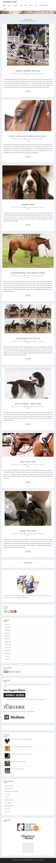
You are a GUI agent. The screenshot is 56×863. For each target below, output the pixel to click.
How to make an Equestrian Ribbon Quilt (21, 746)
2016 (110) (8, 642)
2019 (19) (7, 633)
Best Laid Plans (28, 462)
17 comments (40, 406)
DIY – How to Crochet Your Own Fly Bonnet (21, 739)
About (4, 5)
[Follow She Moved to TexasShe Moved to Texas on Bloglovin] (15, 672)
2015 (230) (8, 644)
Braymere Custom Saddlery (11, 791)
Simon (30, 5)
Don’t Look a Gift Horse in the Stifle (28, 136)
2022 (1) (7, 624)
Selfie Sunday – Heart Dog (28, 404)
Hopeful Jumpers (9, 800)
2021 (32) (7, 627)
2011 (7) (7, 656)
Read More (28, 91)
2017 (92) (7, 639)
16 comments (40, 139)
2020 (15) (7, 630)
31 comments (40, 207)
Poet (26, 5)
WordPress (32, 860)
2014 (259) (8, 647)
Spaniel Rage (28, 204)
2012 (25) (7, 653)
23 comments (40, 275)
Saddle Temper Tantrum (28, 71)
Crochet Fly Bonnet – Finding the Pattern (21, 754)
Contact (5, 8)
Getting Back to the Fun (28, 338)
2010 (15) (7, 659)
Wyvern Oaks (8, 811)
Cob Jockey (7, 794)
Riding (15, 5)
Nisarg (42, 860)
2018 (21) (7, 636)
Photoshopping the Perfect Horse (28, 273)
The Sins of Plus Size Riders (17, 769)
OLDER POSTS (28, 563)
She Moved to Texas (10, 2)
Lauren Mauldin (29, 73)
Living (9, 5)
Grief (21, 5)
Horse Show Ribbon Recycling (18, 761)
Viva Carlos (7, 808)
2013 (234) (8, 650)
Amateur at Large (9, 785)
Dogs (35, 5)
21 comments (40, 73)
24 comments (40, 533)
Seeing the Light (28, 531)
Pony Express (8, 802)
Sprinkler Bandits (9, 805)
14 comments (40, 464)
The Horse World (43, 5)
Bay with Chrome (9, 788)
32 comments (40, 341)
